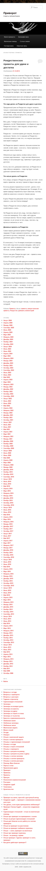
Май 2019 (6, 486)
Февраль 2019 (8, 493)
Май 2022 (6, 406)
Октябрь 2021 (8, 420)
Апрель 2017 (7, 541)
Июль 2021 (7, 425)
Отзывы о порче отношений (13, 746)
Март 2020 (7, 462)
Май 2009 (6, 671)
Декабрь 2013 (8, 635)
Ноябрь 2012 (8, 666)
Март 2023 (7, 382)
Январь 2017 (7, 548)
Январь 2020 (7, 467)
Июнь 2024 (7, 351)
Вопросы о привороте (11, 694)
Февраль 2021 (8, 436)
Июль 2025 (7, 330)
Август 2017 (7, 533)
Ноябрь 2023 (8, 365)
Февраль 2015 (8, 602)
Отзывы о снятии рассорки (13, 761)
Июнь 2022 (7, 403)
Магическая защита (10, 728)
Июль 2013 (7, 647)
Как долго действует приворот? (14, 842)
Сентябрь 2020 (8, 448)
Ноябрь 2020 (8, 443)
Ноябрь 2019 (8, 472)
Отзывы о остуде (9, 744)
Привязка (6, 772)
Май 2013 (6, 652)
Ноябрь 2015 (8, 581)
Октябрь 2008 (8, 673)
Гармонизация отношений (12, 702)
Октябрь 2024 (8, 344)
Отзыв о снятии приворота (13, 739)
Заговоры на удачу (10, 711)
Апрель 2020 (7, 460)
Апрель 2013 (7, 654)
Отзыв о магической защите (13, 737)
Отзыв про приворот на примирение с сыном (20, 816)
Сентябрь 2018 (8, 505)
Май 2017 (6, 538)
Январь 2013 (7, 661)
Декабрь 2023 (8, 363)
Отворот (6, 735)
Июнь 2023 (7, 375)
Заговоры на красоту (11, 709)
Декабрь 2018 (8, 498)
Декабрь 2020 (8, 441)
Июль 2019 (7, 481)
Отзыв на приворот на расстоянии (15, 826)
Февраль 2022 (8, 410)
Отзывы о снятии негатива (13, 756)
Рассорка (6, 782)
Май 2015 (6, 595)
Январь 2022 (7, 413)
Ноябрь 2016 (8, 552)
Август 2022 (7, 398)
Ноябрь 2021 (8, 417)
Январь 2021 (7, 439)
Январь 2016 (7, 576)
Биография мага (23, 37)
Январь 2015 (7, 604)
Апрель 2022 (7, 408)
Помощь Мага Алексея (11, 763)
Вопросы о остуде (10, 692)
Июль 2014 (7, 619)
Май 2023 (6, 377)
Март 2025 (7, 335)
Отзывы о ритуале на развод (13, 751)
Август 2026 (7, 320)
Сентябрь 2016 (8, 557)
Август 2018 (7, 507)
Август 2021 (7, 422)
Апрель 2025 (7, 332)
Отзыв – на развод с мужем (13, 835)
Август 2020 (7, 451)
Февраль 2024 (8, 358)
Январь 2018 (7, 524)
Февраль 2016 (8, 574)
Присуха (6, 777)
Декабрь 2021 (8, 415)
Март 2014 (7, 628)
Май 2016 (6, 567)
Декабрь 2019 (8, 469)
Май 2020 (6, 458)
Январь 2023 (7, 387)
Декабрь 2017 (8, 526)
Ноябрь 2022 (8, 391)
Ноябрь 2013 (8, 638)
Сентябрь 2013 (8, 642)
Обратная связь (22, 46)
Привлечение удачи (10, 768)
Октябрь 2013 (8, 640)
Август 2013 (7, 645)
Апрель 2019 (7, 488)
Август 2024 (7, 346)
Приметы (12, 309)
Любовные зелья (9, 725)
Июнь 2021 (7, 427)
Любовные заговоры (11, 723)
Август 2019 (7, 479)
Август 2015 (7, 588)
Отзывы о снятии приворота (13, 758)
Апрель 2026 (7, 323)
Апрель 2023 (7, 379)
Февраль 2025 (8, 337)
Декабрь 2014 (8, 607)
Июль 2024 (7, 349)
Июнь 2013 (7, 649)
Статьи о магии (25, 41)
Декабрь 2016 (8, 550)
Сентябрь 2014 (8, 614)
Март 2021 (7, 434)
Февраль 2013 (8, 659)
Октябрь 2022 (8, 394)
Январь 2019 (7, 496)
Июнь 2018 (7, 512)
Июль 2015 (7, 590)
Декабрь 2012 (8, 664)
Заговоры (6, 704)
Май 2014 (6, 623)
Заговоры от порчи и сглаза (13, 713)
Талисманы (7, 787)
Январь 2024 (7, 361)
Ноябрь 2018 (8, 500)
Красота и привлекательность (14, 718)
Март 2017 (7, 543)
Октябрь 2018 (8, 503)
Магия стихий (8, 730)
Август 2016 (7, 559)
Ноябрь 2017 (8, 529)
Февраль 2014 (8, 630)
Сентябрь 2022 (8, 396)
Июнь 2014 (7, 621)
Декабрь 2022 (8, 389)
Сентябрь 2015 (8, 585)
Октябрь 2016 (8, 555)
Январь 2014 (7, 633)
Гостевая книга (9, 46)
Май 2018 (6, 515)
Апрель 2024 (7, 353)
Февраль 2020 (8, 465)
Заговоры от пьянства (11, 716)
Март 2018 (7, 519)
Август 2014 (7, 616)
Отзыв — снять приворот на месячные (17, 831)
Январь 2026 (7, 325)
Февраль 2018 (8, 522)
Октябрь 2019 (8, 474)
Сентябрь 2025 (8, 327)
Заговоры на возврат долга (13, 706)
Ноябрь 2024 (8, 342)
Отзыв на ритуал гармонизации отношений (19, 819)
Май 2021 (6, 429)
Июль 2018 (7, 510)
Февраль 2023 (8, 384)
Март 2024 (7, 356)
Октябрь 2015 (8, 583)
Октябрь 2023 (8, 368)
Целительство (8, 789)
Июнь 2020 (7, 455)
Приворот (10, 13)
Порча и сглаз (8, 765)
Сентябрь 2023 (8, 370)
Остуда (5, 732)
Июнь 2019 (7, 484)
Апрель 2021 (7, 432)
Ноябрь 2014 (8, 609)
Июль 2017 (7, 536)
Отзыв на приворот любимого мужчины (18, 828)
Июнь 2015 (7, 593)
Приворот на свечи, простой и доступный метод (21, 797)
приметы (24, 309)
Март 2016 (7, 571)
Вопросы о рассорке (10, 697)
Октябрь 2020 (8, 446)
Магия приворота (9, 37)
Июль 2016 (7, 562)
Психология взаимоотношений (14, 780)
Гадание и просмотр (10, 699)
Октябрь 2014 (8, 612)
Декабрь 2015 (8, 578)
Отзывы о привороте (11, 749)
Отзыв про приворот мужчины (14, 833)
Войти (5, 681)
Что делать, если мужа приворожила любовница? (21, 804)
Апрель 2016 (7, 569)
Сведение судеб (9, 784)
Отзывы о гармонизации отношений (16, 742)
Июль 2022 (7, 401)
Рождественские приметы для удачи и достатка (15, 64)
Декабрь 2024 (8, 339)
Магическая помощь (10, 41)
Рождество (13, 311)
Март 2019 (7, 491)
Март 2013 (7, 656)
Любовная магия (9, 720)
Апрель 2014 (7, 626)
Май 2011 (6, 668)
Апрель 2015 (7, 597)
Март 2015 (7, 600)
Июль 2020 (7, 453)
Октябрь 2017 (8, 531)
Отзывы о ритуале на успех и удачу (16, 754)
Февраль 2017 (8, 545)
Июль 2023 (7, 372)
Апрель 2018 (7, 517)
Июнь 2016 (7, 564)
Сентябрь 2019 (8, 477)
